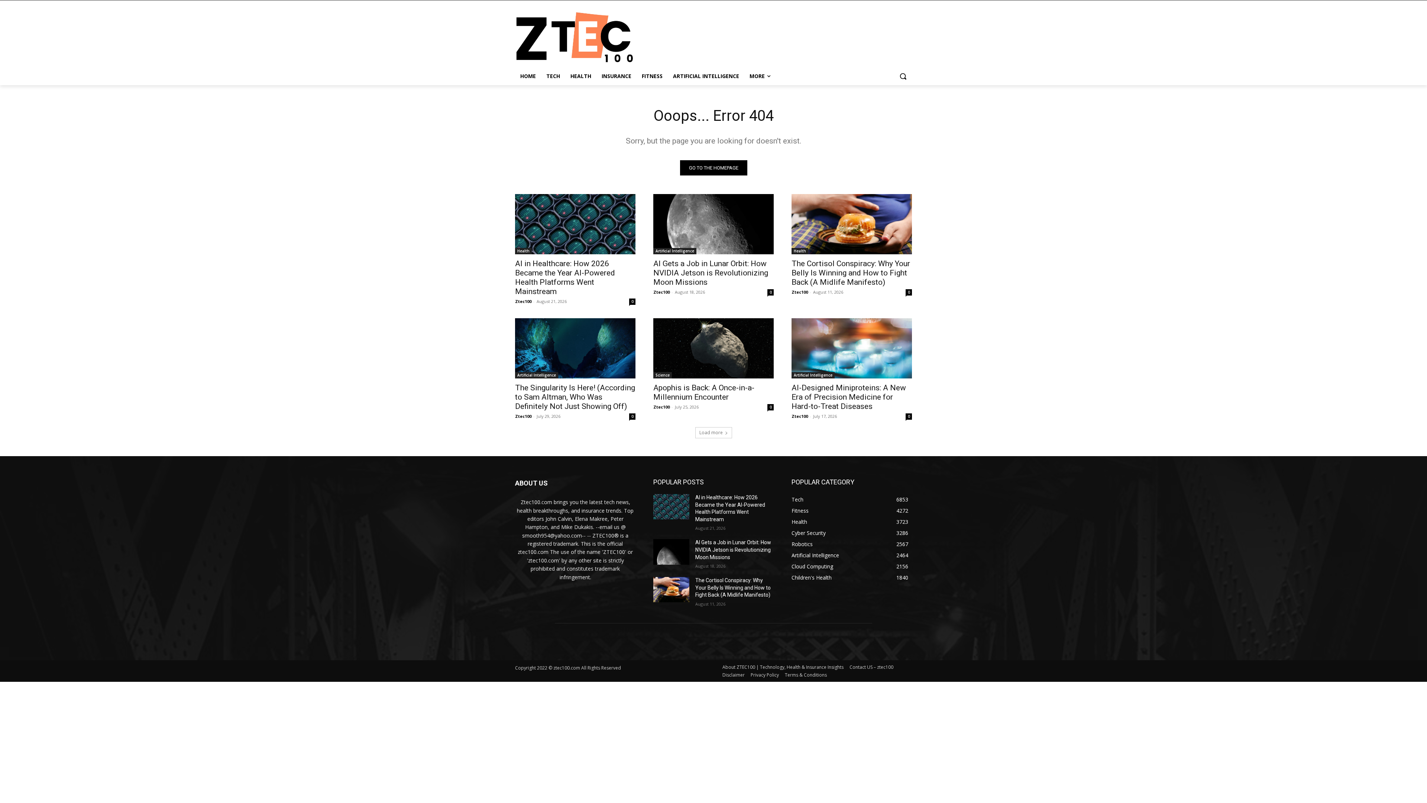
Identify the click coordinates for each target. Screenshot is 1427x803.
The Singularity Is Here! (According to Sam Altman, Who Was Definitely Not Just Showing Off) (575, 397)
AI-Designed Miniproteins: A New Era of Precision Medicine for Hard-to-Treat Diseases (849, 397)
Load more (711, 432)
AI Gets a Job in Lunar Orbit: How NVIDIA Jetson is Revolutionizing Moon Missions (710, 273)
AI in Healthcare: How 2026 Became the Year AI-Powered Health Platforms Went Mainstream (565, 277)
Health (523, 251)
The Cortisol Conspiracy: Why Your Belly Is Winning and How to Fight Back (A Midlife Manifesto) (851, 273)
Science (663, 375)
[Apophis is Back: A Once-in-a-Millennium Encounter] (713, 348)
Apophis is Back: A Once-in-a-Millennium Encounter (703, 392)
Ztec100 (523, 301)
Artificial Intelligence (675, 251)
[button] (903, 76)
